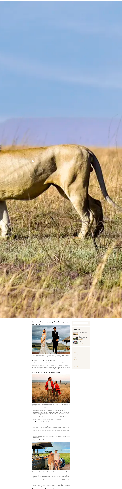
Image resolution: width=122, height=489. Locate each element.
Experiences (76, 359)
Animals (75, 352)
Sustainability (76, 364)
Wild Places (76, 366)
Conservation (76, 355)
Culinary (75, 357)
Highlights (75, 361)
